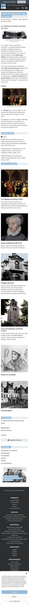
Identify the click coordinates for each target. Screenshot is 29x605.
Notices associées (6, 430)
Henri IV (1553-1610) (14, 529)
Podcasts (14, 553)
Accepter (14, 592)
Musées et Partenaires (14, 564)
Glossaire (4, 435)
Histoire (3, 458)
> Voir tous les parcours (14, 521)
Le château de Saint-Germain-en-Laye (12, 421)
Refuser (14, 596)
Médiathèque (14, 570)
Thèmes (15, 19)
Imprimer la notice (15, 440)
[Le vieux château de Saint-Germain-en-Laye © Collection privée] (14, 34)
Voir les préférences (14, 601)
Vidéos (14, 551)
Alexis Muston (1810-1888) (14, 527)
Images (14, 549)
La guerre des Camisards (14, 537)
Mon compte (14, 568)
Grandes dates (5, 453)
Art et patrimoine (6, 463)
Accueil (3, 19)
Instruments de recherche (9, 450)
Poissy (3, 423)
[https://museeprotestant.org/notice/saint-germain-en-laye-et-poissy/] (14, 475)
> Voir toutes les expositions (14, 543)
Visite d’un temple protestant (14, 515)
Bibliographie (5, 428)
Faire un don (21, 2)
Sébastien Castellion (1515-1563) (14, 531)
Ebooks (14, 555)
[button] (26, 573)
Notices (9, 19)
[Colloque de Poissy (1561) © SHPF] (14, 96)
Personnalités (5, 455)
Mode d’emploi (14, 566)
